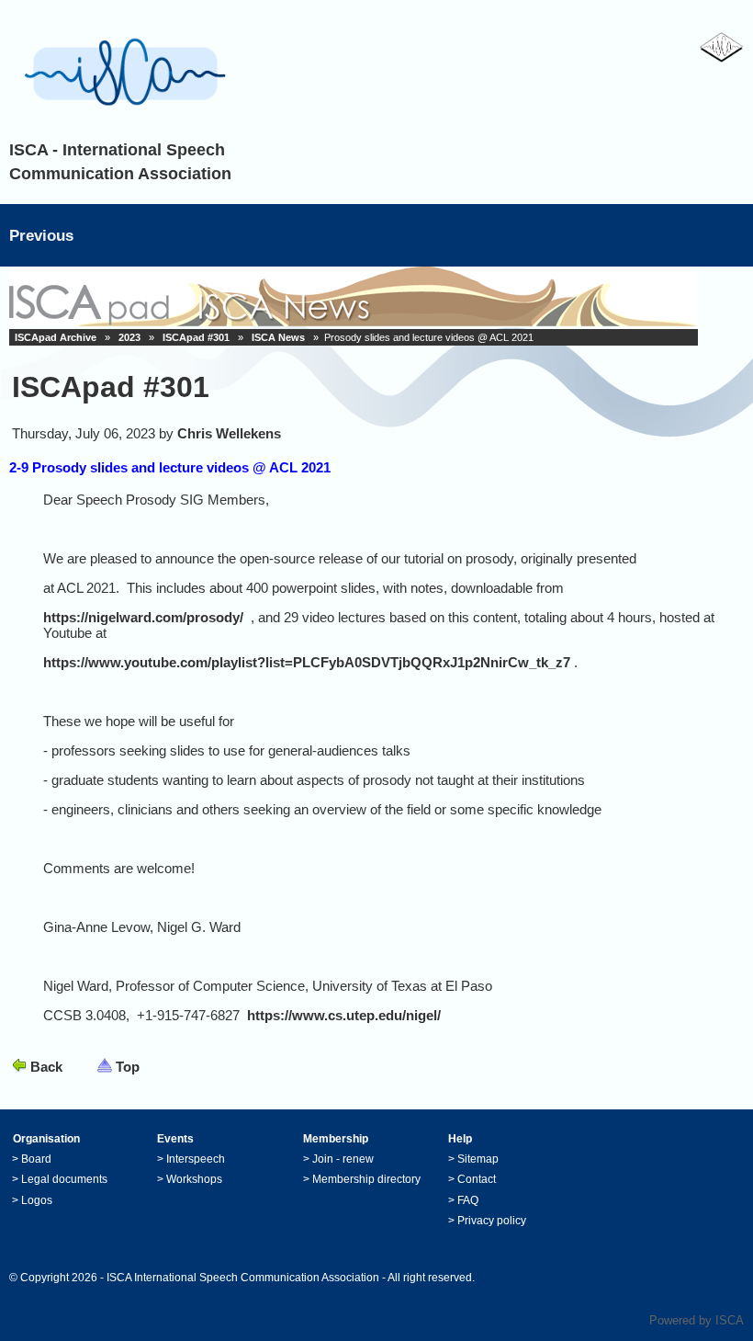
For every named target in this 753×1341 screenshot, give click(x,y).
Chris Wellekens (229, 433)
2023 (129, 337)
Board (36, 1159)
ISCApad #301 (196, 337)
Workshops (194, 1179)
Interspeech (195, 1159)
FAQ (467, 1200)
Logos (36, 1200)
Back (46, 1066)
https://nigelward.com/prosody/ (143, 617)
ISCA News (278, 337)
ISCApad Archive (55, 337)
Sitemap (478, 1159)
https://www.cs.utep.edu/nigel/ (344, 1015)
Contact (476, 1179)
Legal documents (64, 1179)
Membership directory (366, 1179)
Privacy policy (491, 1220)
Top (128, 1066)
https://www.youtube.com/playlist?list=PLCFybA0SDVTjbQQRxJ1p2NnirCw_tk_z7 (306, 662)
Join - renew (343, 1159)
